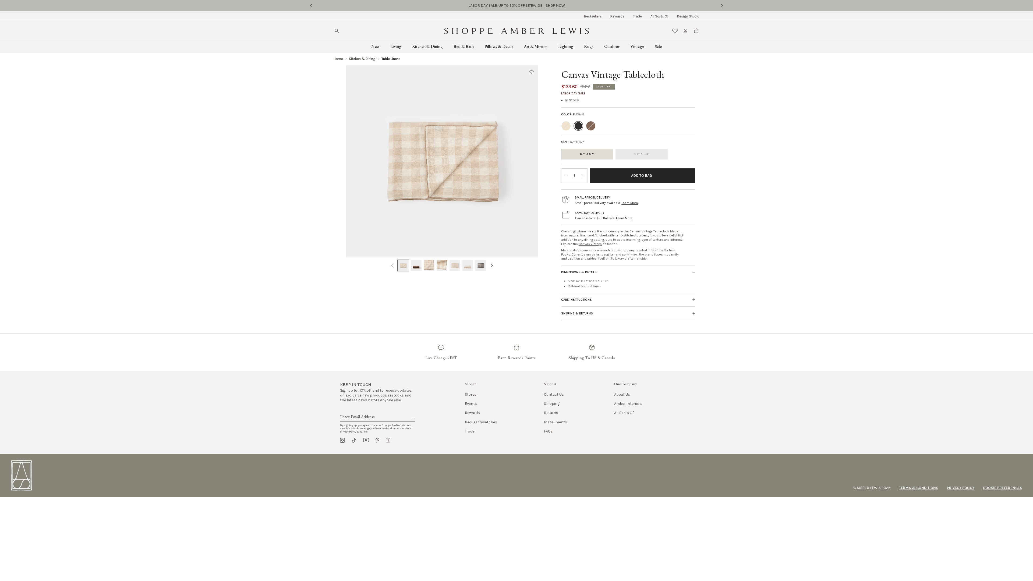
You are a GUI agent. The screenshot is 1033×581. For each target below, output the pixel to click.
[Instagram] (342, 440)
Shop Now (555, 5)
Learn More (629, 203)
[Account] (685, 31)
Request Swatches (481, 422)
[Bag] (696, 31)
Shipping (552, 403)
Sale (658, 46)
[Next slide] (722, 5)
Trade (637, 16)
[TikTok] (354, 440)
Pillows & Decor (498, 46)
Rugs (588, 46)
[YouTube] (366, 440)
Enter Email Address (357, 411)
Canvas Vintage (590, 244)
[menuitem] (593, 16)
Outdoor (612, 46)
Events (471, 403)
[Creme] (566, 126)
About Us (622, 394)
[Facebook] (388, 440)
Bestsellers (593, 16)
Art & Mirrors (535, 46)
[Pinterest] (377, 440)
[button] (531, 71)
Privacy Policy (960, 488)
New (375, 46)
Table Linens (391, 59)
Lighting (565, 46)
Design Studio (688, 16)
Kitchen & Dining (427, 46)
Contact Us (554, 394)
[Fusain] (578, 126)
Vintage (637, 46)
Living (395, 46)
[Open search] (337, 31)
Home (338, 59)
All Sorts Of (659, 16)
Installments (555, 422)
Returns (551, 412)
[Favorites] (675, 31)
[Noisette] (591, 126)
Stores (470, 394)
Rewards (617, 16)
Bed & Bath (464, 46)
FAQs (548, 431)
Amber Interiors (628, 403)
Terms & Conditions (918, 488)
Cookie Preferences (1002, 488)
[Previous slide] (311, 5)
